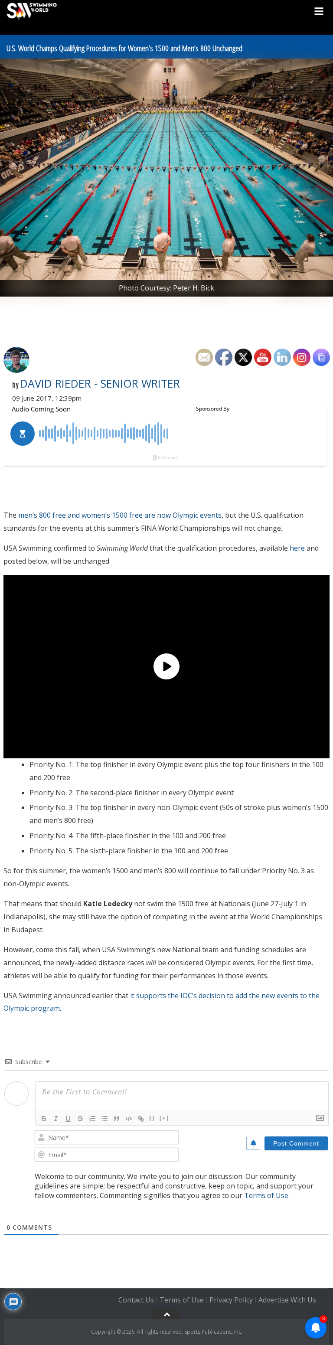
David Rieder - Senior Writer (100, 383)
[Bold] (44, 1118)
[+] (164, 1118)
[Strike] (80, 1118)
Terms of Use (266, 1195)
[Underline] (68, 1118)
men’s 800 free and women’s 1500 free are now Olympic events (120, 515)
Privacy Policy (231, 1300)
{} (152, 1118)
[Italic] (56, 1118)
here (297, 548)
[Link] (141, 1118)
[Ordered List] (92, 1118)
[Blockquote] (117, 1118)
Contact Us (136, 1300)
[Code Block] (129, 1118)
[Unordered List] (104, 1118)
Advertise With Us (287, 1300)
